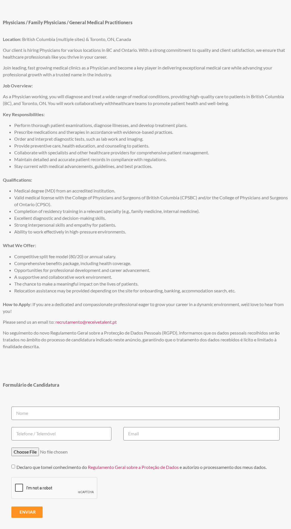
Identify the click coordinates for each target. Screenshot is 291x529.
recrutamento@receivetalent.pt (86, 322)
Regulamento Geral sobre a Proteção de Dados (133, 467)
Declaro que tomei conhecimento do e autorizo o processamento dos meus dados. (141, 467)
